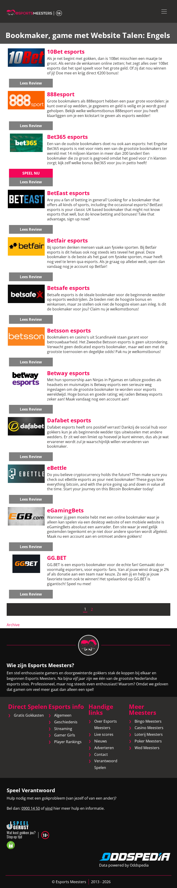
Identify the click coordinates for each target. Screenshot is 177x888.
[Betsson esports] (26, 336)
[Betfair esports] (26, 245)
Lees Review (31, 83)
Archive (13, 624)
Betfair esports (67, 240)
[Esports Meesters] (34, 12)
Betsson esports (69, 330)
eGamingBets (65, 510)
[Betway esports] (26, 378)
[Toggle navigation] (164, 11)
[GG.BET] (26, 563)
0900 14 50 (30, 808)
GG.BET (56, 557)
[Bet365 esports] (26, 142)
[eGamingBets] (26, 516)
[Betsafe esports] (26, 293)
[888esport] (26, 99)
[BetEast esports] (26, 198)
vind (49, 808)
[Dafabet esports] (26, 426)
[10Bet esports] (26, 57)
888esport (60, 94)
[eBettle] (26, 473)
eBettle (57, 467)
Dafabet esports (69, 420)
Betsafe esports (68, 288)
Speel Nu (31, 173)
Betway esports (68, 373)
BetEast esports (68, 193)
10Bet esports (66, 51)
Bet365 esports (67, 136)
